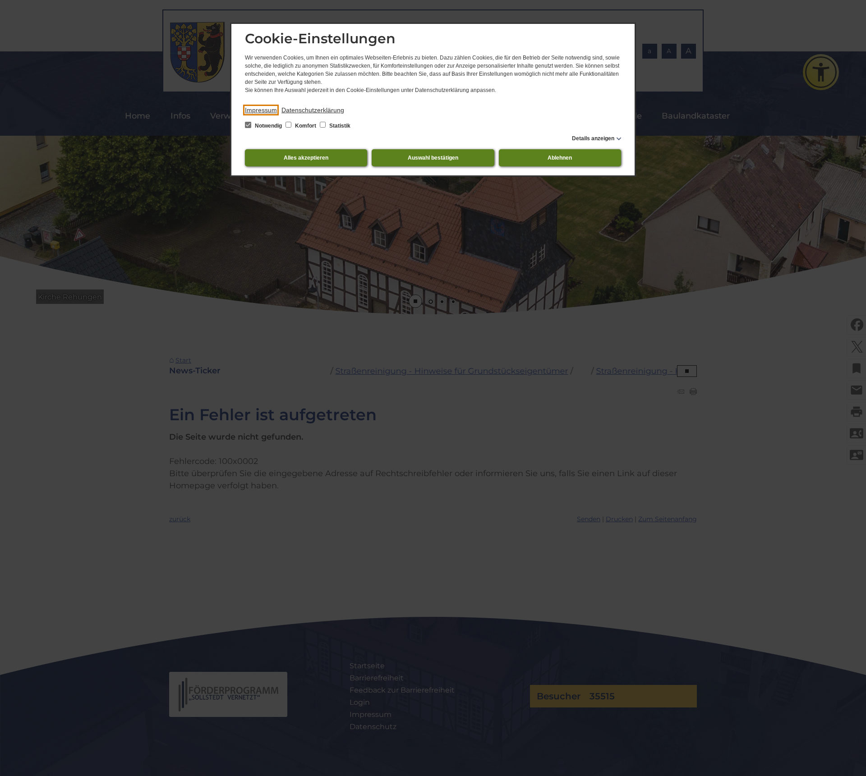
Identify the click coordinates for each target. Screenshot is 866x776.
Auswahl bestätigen (433, 158)
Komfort (306, 126)
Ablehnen (560, 158)
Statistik (339, 126)
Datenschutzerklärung (312, 110)
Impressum (261, 110)
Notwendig (268, 126)
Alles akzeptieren (306, 158)
